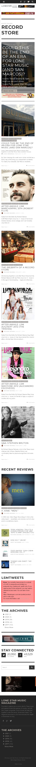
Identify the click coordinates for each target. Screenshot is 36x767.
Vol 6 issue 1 (18, 265)
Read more (4, 165)
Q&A (10, 440)
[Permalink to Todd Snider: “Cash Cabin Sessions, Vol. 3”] (5, 553)
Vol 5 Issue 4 (23, 322)
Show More (9, 627)
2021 (7, 614)
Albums (4, 508)
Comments (31, 165)
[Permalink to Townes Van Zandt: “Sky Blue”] (5, 564)
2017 (7, 625)
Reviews (23, 508)
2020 (7, 617)
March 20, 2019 (26, 564)
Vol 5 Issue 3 (23, 381)
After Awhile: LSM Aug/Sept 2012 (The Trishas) (12, 326)
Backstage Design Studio (18, 760)
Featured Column (15, 138)
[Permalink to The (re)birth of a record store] (18, 247)
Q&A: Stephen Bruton (15, 443)
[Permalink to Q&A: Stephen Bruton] (18, 423)
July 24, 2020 (19, 513)
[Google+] (24, 1)
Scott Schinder (16, 542)
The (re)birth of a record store (17, 268)
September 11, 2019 (28, 534)
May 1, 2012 (18, 390)
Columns (5, 138)
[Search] (3, 1)
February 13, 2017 (20, 154)
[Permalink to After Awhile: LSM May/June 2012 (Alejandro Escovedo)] (18, 363)
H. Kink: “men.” (9, 511)
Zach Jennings (9, 154)
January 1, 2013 (20, 272)
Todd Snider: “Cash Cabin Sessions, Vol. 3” (22, 551)
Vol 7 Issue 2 (23, 203)
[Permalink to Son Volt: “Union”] (5, 543)
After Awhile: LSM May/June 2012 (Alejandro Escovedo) (17, 386)
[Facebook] (21, 1)
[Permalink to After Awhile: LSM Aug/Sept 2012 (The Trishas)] (18, 304)
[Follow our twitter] (3, 655)
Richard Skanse (9, 213)
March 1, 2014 (19, 213)
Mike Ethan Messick (17, 554)
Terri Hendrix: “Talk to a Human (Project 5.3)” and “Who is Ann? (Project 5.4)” (22, 531)
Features (5, 265)
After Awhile (6, 203)
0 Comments (31, 226)
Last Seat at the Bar (9, 140)
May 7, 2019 (25, 542)
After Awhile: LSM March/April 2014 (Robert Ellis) (17, 208)
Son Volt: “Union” (18, 540)
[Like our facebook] (20, 655)
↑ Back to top (18, 764)
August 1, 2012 (20, 331)
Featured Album (14, 508)
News (11, 265)
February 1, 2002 (20, 445)
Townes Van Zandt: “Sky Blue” (21, 562)
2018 (7, 622)
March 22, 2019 (29, 554)
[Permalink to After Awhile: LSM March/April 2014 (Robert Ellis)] (18, 186)
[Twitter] (28, 1)
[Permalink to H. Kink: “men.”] (18, 490)
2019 (7, 619)
